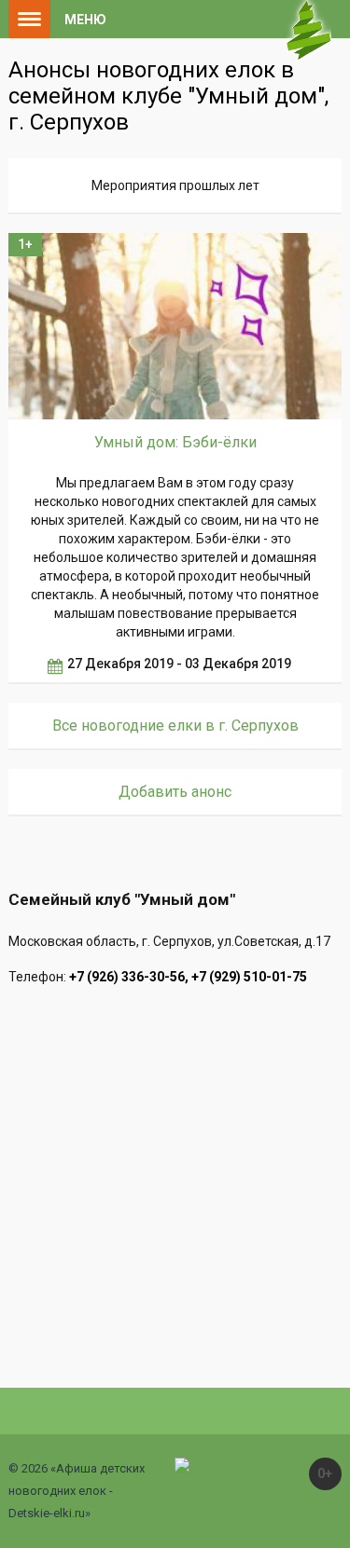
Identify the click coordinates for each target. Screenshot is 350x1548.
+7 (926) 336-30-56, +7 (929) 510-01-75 (188, 976)
